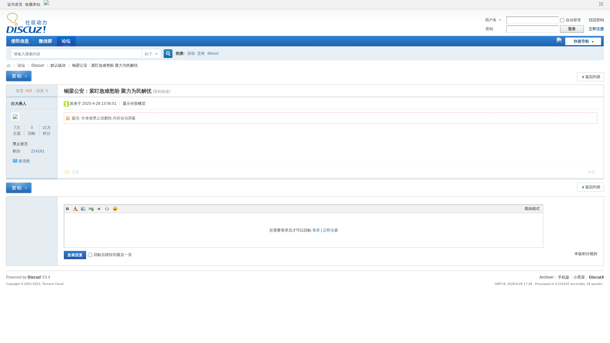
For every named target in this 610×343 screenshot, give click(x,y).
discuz (213, 53)
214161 (37, 151)
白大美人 (18, 103)
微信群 (45, 41)
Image (83, 208)
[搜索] (167, 53)
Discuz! (37, 65)
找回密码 (596, 20)
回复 (75, 172)
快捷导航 (581, 41)
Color (75, 208)
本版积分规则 (585, 254)
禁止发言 (20, 144)
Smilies (115, 208)
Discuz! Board (8, 65)
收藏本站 (32, 4)
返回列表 (592, 77)
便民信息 (20, 41)
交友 (201, 53)
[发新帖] (18, 76)
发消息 (24, 161)
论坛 (66, 41)
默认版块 (58, 65)
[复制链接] (161, 91)
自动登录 (573, 20)
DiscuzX (596, 277)
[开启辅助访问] (595, 4)
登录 (316, 230)
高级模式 (532, 208)
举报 (591, 172)
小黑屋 (579, 277)
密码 (489, 29)
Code (107, 208)
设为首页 (15, 4)
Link (91, 208)
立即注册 (596, 29)
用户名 (491, 20)
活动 (191, 53)
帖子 (148, 54)
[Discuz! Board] (26, 32)
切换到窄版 (600, 4)
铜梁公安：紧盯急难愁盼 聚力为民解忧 (105, 65)
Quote (99, 208)
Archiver (546, 277)
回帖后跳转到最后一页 (113, 254)
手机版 (563, 277)
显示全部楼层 (134, 103)
